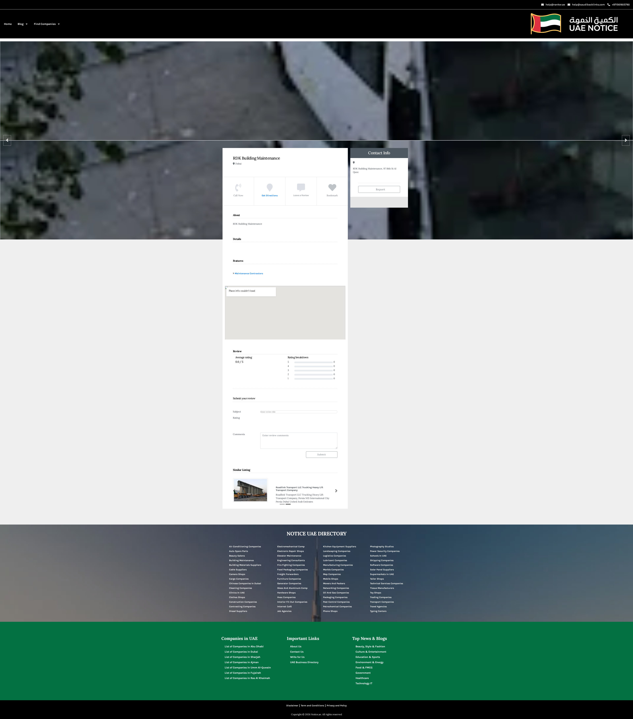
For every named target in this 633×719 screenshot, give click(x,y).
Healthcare (362, 675)
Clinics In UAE (237, 589)
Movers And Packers (334, 580)
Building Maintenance (241, 557)
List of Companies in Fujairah (243, 669)
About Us (295, 643)
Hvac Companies (286, 594)
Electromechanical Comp (291, 543)
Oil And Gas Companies (336, 589)
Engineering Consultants (291, 557)
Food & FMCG (364, 664)
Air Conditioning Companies (245, 543)
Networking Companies (336, 585)
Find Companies (45, 24)
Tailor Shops (377, 575)
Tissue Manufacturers (382, 585)
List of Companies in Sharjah (242, 654)
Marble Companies (333, 566)
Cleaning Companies (240, 585)
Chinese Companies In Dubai (245, 580)
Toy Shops (375, 589)
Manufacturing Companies (338, 562)
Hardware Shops (286, 589)
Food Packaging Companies (292, 566)
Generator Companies (289, 580)
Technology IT (364, 680)
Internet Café (284, 603)
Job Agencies (284, 608)
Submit (321, 454)
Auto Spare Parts (238, 548)
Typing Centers (378, 608)
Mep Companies (332, 571)
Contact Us (296, 648)
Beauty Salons (237, 552)
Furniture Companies (289, 575)
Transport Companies (382, 599)
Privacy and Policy (337, 702)
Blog (21, 24)
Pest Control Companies (336, 599)
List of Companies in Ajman (242, 659)
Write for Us (297, 654)
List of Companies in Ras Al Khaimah (247, 675)
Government (363, 669)
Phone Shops (330, 608)
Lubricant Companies (335, 557)
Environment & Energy (369, 659)
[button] (234, 489)
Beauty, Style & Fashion (370, 643)
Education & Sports (368, 654)
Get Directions (270, 195)
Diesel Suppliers (238, 608)
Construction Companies (243, 599)
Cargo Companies (239, 575)
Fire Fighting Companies (291, 562)
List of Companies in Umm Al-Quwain (248, 664)
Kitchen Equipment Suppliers (339, 543)
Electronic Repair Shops (290, 548)
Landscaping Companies (336, 548)
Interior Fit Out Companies (292, 599)
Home (8, 24)
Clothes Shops (237, 594)
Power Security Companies (385, 548)
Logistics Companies (334, 552)
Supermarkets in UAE (382, 571)
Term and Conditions (312, 702)
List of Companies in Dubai (241, 648)
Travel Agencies (378, 603)
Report (380, 189)
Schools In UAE (378, 552)
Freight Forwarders (288, 571)
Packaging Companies (335, 594)
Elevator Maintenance (289, 552)
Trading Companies (381, 594)
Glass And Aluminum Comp (292, 585)
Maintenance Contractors (249, 273)
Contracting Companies (242, 603)
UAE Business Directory (304, 659)
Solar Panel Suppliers (382, 566)
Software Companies (381, 562)
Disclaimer (292, 702)
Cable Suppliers (238, 566)
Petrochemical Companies (337, 603)
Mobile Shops (330, 575)
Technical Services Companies (386, 580)
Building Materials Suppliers (245, 562)
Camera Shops (237, 571)
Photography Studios (382, 543)
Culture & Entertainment (371, 648)
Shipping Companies (381, 557)
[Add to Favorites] (332, 190)
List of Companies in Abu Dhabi (244, 643)
